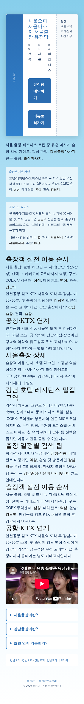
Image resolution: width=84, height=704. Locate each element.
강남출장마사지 (62, 151)
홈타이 (64, 473)
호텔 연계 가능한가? (30, 642)
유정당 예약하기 (38, 91)
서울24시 (56, 237)
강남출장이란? (26, 628)
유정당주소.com (48, 680)
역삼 (38, 189)
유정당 (30, 680)
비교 (37, 237)
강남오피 (15, 660)
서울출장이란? (26, 614)
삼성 (17, 189)
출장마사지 (32, 158)
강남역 (55, 189)
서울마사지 (16, 243)
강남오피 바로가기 (57, 660)
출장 (28, 313)
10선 (37, 243)
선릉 (63, 452)
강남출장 (30, 473)
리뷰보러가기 (38, 119)
